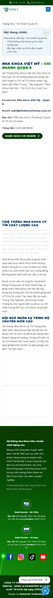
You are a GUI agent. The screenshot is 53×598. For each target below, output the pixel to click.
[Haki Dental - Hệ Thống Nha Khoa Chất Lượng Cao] (13, 9)
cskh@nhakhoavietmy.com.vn (31, 110)
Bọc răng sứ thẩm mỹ (35, 485)
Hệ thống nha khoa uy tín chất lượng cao (25, 43)
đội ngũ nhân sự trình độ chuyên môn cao (25, 50)
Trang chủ (8, 23)
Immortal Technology (32, 594)
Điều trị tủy (11, 489)
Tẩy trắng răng (24, 489)
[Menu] (48, 9)
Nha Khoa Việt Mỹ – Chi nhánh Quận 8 (25, 38)
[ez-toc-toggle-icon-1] (44, 33)
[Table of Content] (45, 33)
